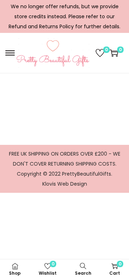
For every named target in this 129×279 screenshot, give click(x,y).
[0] (100, 53)
